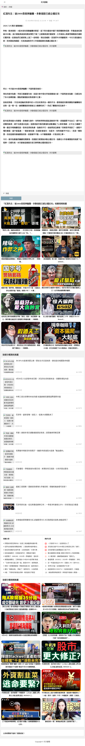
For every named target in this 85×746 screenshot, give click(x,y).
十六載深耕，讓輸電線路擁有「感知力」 (62, 556)
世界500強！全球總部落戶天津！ (59, 566)
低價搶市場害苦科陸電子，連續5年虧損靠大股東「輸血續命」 (40, 451)
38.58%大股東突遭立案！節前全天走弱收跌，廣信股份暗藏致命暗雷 (43, 361)
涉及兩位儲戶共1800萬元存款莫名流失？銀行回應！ (66, 547)
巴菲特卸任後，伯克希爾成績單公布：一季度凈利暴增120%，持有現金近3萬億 (47, 505)
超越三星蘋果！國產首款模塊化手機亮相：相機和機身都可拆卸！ (41, 487)
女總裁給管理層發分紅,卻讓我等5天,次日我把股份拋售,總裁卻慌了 (42, 520)
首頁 (5, 7)
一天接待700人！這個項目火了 (58, 543)
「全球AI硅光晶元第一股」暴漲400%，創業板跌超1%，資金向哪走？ (29, 563)
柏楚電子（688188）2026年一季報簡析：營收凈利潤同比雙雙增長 (28, 556)
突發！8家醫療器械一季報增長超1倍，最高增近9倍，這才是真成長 (28, 566)
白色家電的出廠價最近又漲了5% (59, 550)
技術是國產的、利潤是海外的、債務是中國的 (20, 553)
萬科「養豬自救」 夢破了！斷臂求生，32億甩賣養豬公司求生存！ (27, 569)
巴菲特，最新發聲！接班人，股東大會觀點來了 (34, 415)
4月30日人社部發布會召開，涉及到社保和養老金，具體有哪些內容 (42, 379)
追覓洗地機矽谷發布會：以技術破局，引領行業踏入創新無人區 (26, 550)
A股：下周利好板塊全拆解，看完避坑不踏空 (20, 572)
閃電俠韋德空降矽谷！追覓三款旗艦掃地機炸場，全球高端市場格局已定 (29, 543)
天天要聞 (44, 2)
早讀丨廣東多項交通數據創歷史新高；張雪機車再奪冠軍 (38, 433)
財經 (10, 7)
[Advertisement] (42, 65)
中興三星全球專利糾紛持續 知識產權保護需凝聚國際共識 (38, 397)
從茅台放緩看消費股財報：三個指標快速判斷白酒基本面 (24, 547)
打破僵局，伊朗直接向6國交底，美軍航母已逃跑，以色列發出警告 (42, 469)
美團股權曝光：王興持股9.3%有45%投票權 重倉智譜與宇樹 (25, 559)
